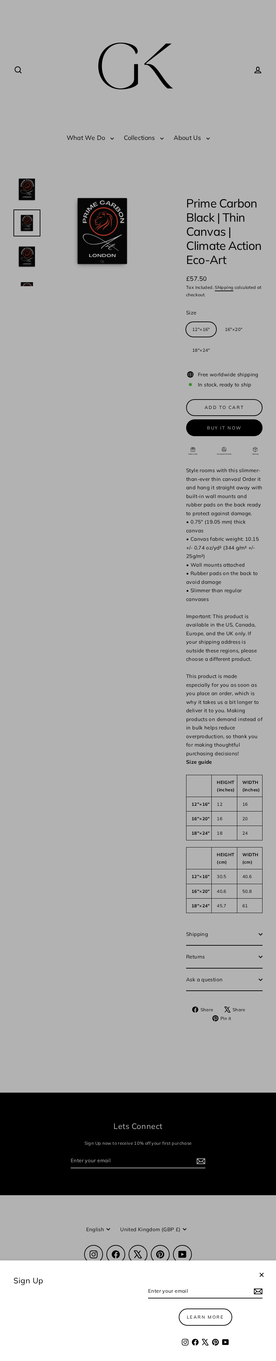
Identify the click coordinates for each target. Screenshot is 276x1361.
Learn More (205, 1317)
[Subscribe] (257, 1291)
